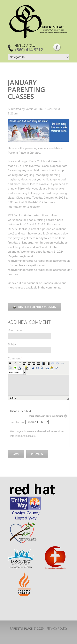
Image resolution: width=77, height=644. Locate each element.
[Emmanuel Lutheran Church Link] (55, 548)
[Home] (38, 21)
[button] (10, 363)
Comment (15, 358)
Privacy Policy (57, 628)
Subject (12, 344)
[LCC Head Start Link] (23, 523)
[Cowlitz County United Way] (25, 498)
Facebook (57, 47)
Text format (17, 422)
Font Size (13, 372)
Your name (15, 330)
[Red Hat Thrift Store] (32, 485)
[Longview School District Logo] (21, 548)
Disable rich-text (20, 411)
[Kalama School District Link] (24, 574)
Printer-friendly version (36, 307)
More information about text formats (46, 416)
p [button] (15, 397)
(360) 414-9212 (29, 49)
